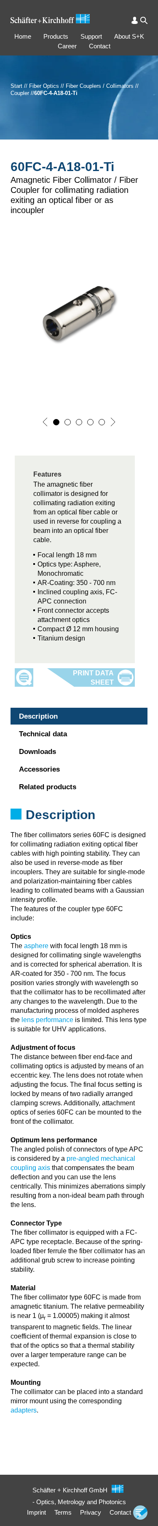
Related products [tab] (47, 787)
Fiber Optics (44, 86)
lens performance (47, 1019)
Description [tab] (38, 716)
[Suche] (143, 20)
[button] (45, 422)
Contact (99, 46)
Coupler (20, 93)
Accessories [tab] (39, 769)
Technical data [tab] (43, 734)
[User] (134, 20)
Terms (63, 1512)
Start (16, 86)
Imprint (36, 1512)
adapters (24, 1410)
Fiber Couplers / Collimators (100, 86)
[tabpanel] (79, 826)
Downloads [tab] (37, 752)
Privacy (90, 1512)
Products (55, 36)
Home (22, 36)
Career (67, 46)
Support (91, 36)
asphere (36, 945)
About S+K (129, 36)
